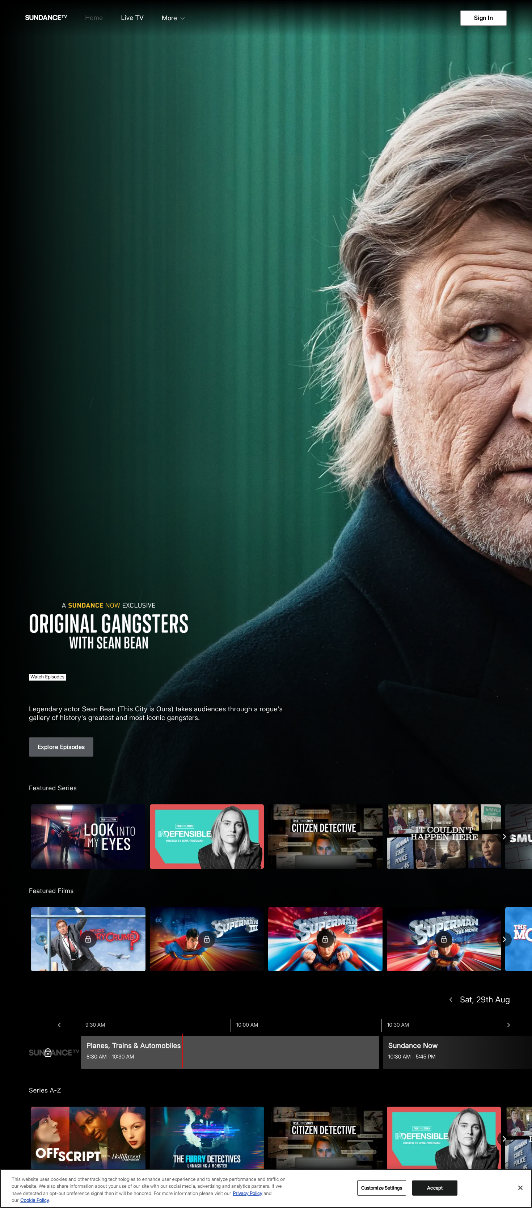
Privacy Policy (247, 1193)
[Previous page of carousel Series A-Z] (27, 1139)
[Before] (59, 1025)
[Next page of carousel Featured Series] (504, 836)
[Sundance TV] (54, 1052)
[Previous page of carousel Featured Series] (27, 836)
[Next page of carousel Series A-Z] (504, 1139)
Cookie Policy (34, 1200)
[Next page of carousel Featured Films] (504, 939)
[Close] (520, 1188)
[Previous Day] (451, 999)
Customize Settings (381, 1188)
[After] (508, 1025)
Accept (435, 1188)
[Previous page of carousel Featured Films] (27, 939)
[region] (266, 1188)
